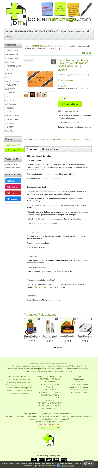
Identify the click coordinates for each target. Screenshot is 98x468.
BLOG (63, 31)
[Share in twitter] (87, 53)
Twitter (12, 181)
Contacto (80, 31)
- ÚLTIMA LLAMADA (9, 129)
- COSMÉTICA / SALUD (11, 95)
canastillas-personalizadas (21, 376)
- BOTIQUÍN (10, 108)
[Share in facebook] (83, 53)
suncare (29, 390)
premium (16, 388)
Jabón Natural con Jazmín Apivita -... (85, 337)
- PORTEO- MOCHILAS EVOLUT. (10, 73)
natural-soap (62, 139)
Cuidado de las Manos (42, 139)
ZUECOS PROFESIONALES (46, 31)
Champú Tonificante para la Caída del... (32, 337)
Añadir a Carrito (71, 104)
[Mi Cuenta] (88, 31)
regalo (24, 390)
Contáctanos (79, 379)
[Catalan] (58, 424)
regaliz (18, 390)
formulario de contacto (44, 287)
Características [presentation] (51, 149)
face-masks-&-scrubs (14, 382)
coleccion (10, 379)
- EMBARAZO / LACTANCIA (11, 87)
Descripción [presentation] (33, 149)
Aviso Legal (79, 382)
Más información (68, 466)
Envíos (71, 31)
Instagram (14, 187)
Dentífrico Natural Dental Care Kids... (49, 337)
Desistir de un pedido (79, 390)
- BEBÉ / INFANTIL (13, 81)
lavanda (76, 139)
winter (11, 393)
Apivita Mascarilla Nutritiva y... (67, 337)
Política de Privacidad (79, 384)
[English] (40, 424)
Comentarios (86, 139)
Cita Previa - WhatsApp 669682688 (63, 414)
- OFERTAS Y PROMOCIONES (12, 114)
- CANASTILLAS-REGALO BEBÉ (12, 53)
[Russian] (53, 424)
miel (70, 139)
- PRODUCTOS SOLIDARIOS (11, 121)
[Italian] (47, 424)
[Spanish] (55, 424)
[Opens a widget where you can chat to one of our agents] (88, 463)
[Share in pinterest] (90, 53)
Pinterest (13, 193)
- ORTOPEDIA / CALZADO (11, 60)
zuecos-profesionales (21, 393)
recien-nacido (11, 390)
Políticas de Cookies (79, 392)
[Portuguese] (50, 424)
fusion (24, 382)
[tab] (32, 149)
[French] (42, 424)
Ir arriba (79, 376)
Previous (26, 332)
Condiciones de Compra (79, 387)
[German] (45, 424)
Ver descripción (66, 80)
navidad (9, 388)
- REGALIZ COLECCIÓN (10, 102)
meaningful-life (23, 385)
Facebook (14, 199)
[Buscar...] (14, 37)
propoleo (23, 388)
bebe (9, 376)
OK (58, 466)
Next (89, 332)
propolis (29, 388)
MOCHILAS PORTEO (24, 31)
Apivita (66, 86)
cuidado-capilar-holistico (22, 379)
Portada (9, 31)
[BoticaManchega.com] (49, 13)
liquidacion (14, 385)
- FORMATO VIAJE (13, 66)
